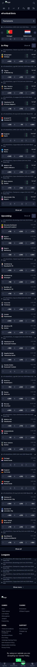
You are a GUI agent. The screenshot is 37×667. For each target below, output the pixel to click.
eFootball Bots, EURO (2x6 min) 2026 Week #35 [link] (17, 129)
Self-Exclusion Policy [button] (8, 642)
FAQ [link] (20, 633)
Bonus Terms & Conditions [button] (6, 632)
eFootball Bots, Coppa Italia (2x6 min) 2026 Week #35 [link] (18, 145)
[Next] (35, 32)
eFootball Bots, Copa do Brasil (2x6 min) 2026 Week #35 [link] (17, 161)
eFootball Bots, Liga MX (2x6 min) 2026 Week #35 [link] (18, 66)
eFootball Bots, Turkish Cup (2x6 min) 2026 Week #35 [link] (18, 50)
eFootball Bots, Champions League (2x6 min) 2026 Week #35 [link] (18, 193)
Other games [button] (6, 616)
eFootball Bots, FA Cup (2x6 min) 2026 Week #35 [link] (18, 114)
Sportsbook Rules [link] (7, 635)
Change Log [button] (23, 631)
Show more (17, 587)
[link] (10, 3)
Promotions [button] (22, 609)
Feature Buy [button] (5, 621)
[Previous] (2, 32)
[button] (18, 50)
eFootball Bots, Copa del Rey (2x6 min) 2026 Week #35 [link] (18, 532)
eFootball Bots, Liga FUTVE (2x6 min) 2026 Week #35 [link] (18, 82)
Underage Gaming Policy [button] (9, 640)
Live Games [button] (5, 613)
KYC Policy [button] (5, 637)
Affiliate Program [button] (24, 611)
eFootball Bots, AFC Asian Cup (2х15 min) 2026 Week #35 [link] (17, 559)
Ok (18, 660)
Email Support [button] (23, 629)
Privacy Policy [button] (6, 647)
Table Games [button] (6, 611)
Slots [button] (3, 609)
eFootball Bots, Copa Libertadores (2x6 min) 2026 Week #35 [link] (18, 177)
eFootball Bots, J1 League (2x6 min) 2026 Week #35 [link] (17, 98)
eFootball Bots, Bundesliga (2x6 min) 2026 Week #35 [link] (18, 221)
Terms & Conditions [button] (8, 629)
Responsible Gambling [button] (8, 645)
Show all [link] (27, 45)
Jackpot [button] (4, 618)
